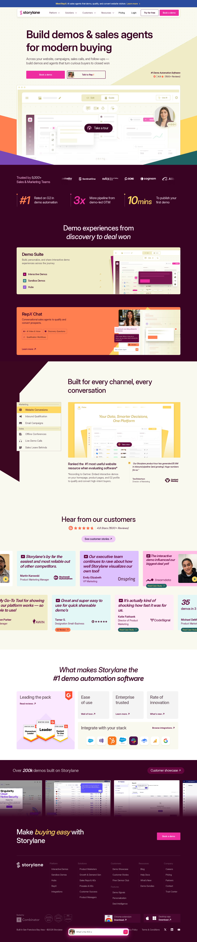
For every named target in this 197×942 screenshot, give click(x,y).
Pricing (122, 12)
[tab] (39, 407)
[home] (30, 13)
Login (133, 12)
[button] (55, 12)
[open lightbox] (180, 568)
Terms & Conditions (151, 929)
